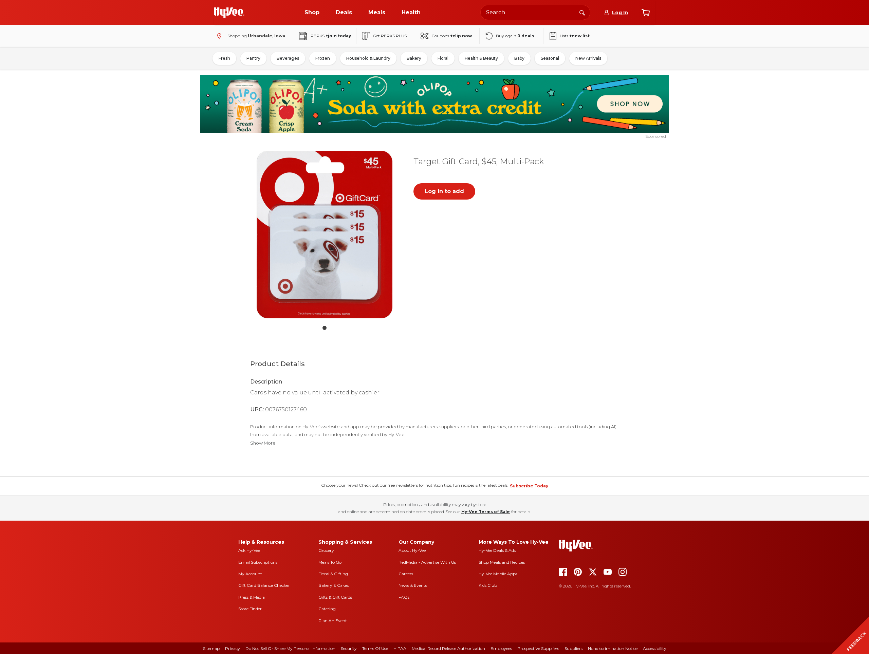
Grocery (326, 550)
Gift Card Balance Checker (264, 585)
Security (349, 648)
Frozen (322, 58)
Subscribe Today (529, 485)
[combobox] (535, 12)
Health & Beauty (481, 58)
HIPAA (399, 648)
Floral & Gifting (333, 573)
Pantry (253, 58)
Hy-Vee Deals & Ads (497, 550)
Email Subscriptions (257, 562)
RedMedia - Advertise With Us (427, 562)
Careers (406, 573)
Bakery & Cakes (333, 585)
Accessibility (654, 648)
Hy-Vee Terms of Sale (485, 511)
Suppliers (574, 648)
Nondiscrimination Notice (612, 648)
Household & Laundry (368, 58)
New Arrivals (588, 58)
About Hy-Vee (412, 550)
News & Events (413, 585)
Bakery (414, 58)
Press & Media (251, 597)
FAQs (404, 597)
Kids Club (488, 585)
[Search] (582, 12)
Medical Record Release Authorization (448, 648)
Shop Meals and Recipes (502, 562)
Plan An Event (332, 620)
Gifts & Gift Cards (335, 597)
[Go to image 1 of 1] (324, 328)
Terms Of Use (375, 648)
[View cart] (645, 12)
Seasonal (550, 58)
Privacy (232, 648)
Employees (501, 648)
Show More (263, 443)
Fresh (224, 58)
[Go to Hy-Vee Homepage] (229, 12)
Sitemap (211, 648)
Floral (443, 58)
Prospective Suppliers (538, 648)
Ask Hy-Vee (249, 550)
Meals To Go (329, 562)
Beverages (288, 58)
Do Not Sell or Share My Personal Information (290, 648)
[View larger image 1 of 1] (324, 234)
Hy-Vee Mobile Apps (498, 573)
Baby (519, 58)
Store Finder (250, 608)
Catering (327, 608)
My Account (250, 573)
